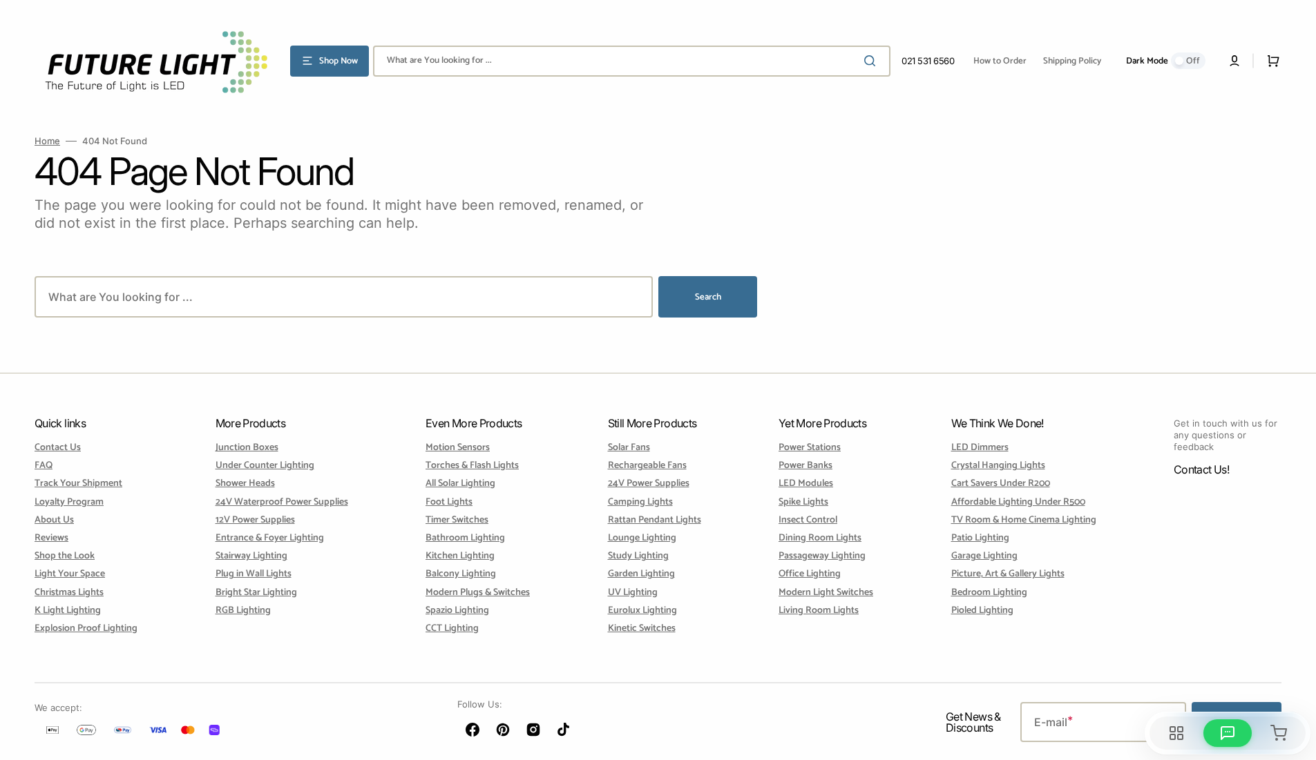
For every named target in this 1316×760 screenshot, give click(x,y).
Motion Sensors (458, 449)
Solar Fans (629, 449)
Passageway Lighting (822, 556)
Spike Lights (803, 502)
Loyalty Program (69, 502)
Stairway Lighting (251, 556)
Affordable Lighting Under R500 (1018, 502)
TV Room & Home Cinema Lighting (1023, 520)
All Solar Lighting (460, 483)
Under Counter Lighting (265, 466)
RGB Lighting (243, 610)
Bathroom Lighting (465, 538)
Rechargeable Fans (647, 466)
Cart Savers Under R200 (1000, 483)
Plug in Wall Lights (254, 574)
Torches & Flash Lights (472, 466)
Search (708, 297)
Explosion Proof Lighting (86, 628)
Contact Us (58, 449)
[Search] (872, 61)
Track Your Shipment (78, 483)
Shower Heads (245, 483)
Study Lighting (638, 556)
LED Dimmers (980, 449)
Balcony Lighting (461, 574)
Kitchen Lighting (460, 556)
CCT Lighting (452, 628)
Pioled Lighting (982, 610)
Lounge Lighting (642, 538)
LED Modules (806, 483)
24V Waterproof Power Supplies (282, 502)
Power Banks (805, 466)
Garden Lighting (641, 574)
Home (47, 140)
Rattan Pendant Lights (654, 520)
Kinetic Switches (642, 628)
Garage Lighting (984, 556)
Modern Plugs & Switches (478, 593)
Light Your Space (70, 574)
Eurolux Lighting (642, 610)
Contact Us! (1201, 469)
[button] (1234, 61)
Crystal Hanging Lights (998, 466)
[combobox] (631, 61)
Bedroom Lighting (989, 593)
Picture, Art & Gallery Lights (1008, 574)
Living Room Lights (819, 610)
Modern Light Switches (826, 593)
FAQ (44, 466)
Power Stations (810, 449)
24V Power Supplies (648, 483)
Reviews (51, 538)
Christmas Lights (69, 593)
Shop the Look (65, 556)
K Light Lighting (68, 610)
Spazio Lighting (457, 610)
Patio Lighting (980, 538)
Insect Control (808, 520)
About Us (54, 520)
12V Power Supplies (255, 520)
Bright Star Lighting (256, 593)
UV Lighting (633, 593)
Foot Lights (449, 502)
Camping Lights (640, 502)
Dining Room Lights (820, 538)
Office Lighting (810, 574)
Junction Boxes (247, 449)
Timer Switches (457, 520)
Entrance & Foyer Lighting (270, 538)
